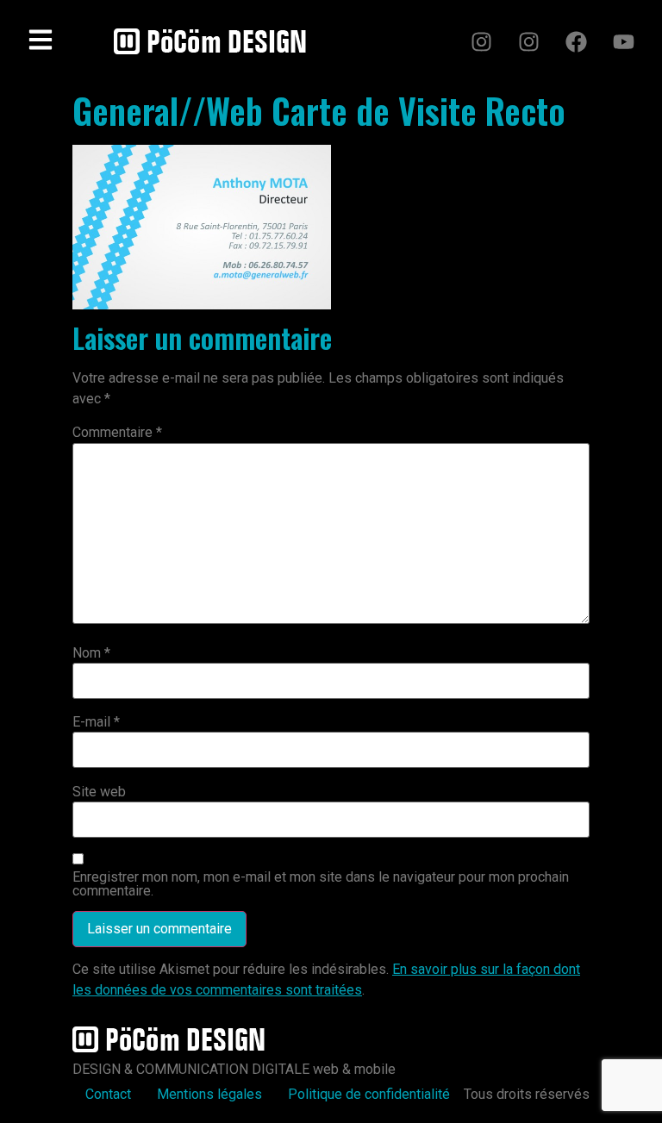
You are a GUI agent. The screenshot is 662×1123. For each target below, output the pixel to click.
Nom (91, 653)
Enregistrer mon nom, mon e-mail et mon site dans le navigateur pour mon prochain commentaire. (320, 884)
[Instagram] (481, 41)
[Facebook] (575, 41)
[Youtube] (623, 41)
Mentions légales (209, 1094)
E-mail (96, 722)
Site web (99, 792)
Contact (108, 1094)
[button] (40, 41)
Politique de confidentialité (369, 1094)
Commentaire (117, 433)
